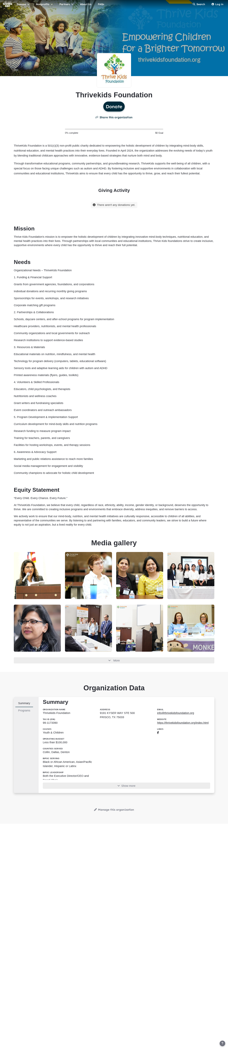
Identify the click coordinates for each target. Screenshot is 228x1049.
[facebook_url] (158, 732)
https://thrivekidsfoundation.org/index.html (183, 722)
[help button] (222, 1043)
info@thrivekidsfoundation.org (175, 713)
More (116, 660)
